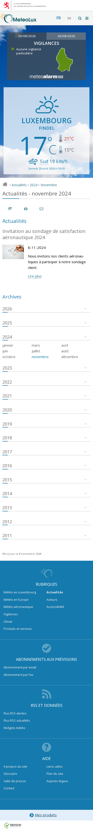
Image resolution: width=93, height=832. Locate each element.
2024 (33, 185)
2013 (7, 507)
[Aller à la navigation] (87, 18)
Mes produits (46, 814)
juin (5, 351)
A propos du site (15, 766)
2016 (7, 465)
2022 (7, 382)
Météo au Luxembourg (20, 592)
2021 (7, 396)
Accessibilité (55, 607)
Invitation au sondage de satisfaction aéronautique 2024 (44, 234)
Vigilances (11, 614)
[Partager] (10, 208)
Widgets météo (14, 728)
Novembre (49, 185)
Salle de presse (15, 781)
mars (36, 345)
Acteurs (51, 599)
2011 (7, 535)
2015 (7, 480)
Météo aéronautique (18, 607)
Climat (8, 621)
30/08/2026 (66, 36)
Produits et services (18, 629)
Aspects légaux (57, 781)
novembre (40, 356)
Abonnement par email (20, 667)
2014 (7, 493)
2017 (7, 452)
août (65, 351)
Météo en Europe (16, 599)
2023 (7, 368)
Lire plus (35, 276)
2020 (7, 410)
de (69, 18)
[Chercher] (80, 18)
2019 (7, 424)
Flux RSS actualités (17, 720)
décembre (69, 356)
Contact (9, 788)
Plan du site (54, 773)
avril (64, 345)
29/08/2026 (27, 36)
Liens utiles (54, 766)
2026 (7, 309)
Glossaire (10, 773)
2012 (7, 521)
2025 (7, 323)
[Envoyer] (42, 208)
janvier (7, 345)
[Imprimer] (26, 208)
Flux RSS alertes (15, 713)
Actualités (19, 185)
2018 (7, 438)
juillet (36, 351)
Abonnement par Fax (18, 675)
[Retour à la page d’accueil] (18, 21)
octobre (9, 356)
